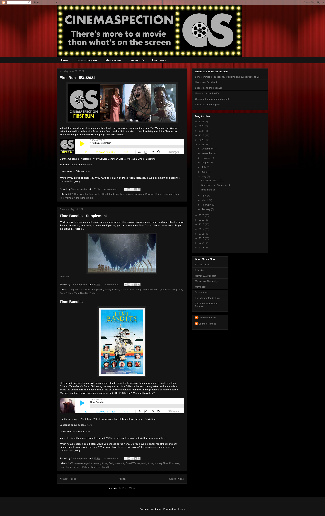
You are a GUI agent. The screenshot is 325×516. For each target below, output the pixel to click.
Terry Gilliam (66, 293)
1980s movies (75, 463)
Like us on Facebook (206, 82)
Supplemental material (148, 289)
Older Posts (176, 478)
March (205, 200)
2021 (202, 144)
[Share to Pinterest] (138, 189)
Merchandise (113, 60)
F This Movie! (202, 264)
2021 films (73, 194)
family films (147, 463)
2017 (202, 229)
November (207, 153)
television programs (171, 289)
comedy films (100, 463)
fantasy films (161, 463)
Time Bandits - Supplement (83, 216)
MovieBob (200, 286)
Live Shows (159, 60)
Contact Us (136, 60)
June (205, 171)
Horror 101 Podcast (205, 275)
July (204, 167)
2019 (202, 219)
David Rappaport (94, 289)
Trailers (94, 293)
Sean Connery (67, 467)
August (206, 162)
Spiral (158, 194)
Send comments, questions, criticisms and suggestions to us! (227, 76)
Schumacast (201, 292)
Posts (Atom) (129, 488)
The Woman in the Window (74, 197)
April (204, 195)
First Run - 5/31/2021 (77, 78)
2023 (202, 135)
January (206, 209)
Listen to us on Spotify (207, 93)
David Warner (133, 463)
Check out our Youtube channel (212, 99)
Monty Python (112, 289)
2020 (202, 215)
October (206, 158)
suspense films (171, 194)
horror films (126, 194)
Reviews (149, 194)
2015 (202, 238)
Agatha (84, 194)
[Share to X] (132, 189)
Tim (92, 197)
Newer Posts (68, 478)
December (207, 148)
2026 (202, 121)
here (89, 164)
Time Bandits (146, 225)
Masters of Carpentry (206, 281)
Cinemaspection (207, 317)
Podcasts (139, 194)
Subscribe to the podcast (208, 87)
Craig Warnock (76, 289)
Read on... (65, 276)
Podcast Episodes (87, 60)
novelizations (128, 289)
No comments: (111, 189)
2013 (202, 247)
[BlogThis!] (129, 189)
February (207, 204)
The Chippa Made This (207, 298)
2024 (202, 130)
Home (64, 60)
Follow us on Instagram (207, 104)
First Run (114, 194)
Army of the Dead (98, 194)
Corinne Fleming (207, 323)
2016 (202, 233)
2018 (202, 224)
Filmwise (199, 270)
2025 (202, 126)
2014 (202, 242)
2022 (202, 140)
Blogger (181, 509)
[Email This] (126, 189)
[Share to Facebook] (135, 189)
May (204, 176)
